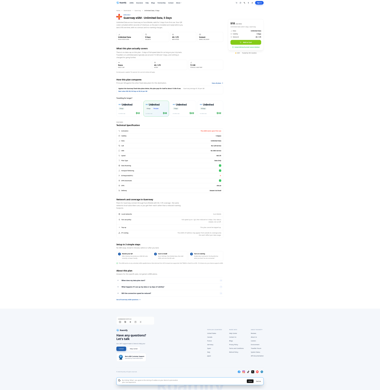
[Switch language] (244, 3)
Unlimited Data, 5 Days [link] (151, 10)
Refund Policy (233, 352)
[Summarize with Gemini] (130, 322)
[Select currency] (248, 3)
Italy (208, 352)
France (209, 341)
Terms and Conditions (236, 348)
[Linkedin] (262, 372)
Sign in (259, 3)
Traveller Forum (256, 348)
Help (147, 3)
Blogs (153, 3)
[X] (253, 372)
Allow (250, 381)
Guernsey (138, 10)
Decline (258, 381)
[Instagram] (243, 372)
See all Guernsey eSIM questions (127, 300)
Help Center (134, 349)
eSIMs (132, 3)
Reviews (253, 333)
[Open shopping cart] (236, 3)
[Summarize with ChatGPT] (120, 322)
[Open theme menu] (252, 3)
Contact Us (232, 337)
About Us (254, 337)
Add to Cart (247, 42)
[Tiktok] (248, 372)
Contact (170, 3)
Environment (255, 345)
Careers (253, 341)
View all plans (216, 83)
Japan (209, 356)
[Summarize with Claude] (125, 322)
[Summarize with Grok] (140, 322)
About (178, 3)
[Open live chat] (240, 3)
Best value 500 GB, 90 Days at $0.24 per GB (132, 91)
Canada (209, 337)
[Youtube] (257, 372)
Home (118, 10)
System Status (255, 352)
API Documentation (257, 356)
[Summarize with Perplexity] (135, 322)
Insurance (139, 3)
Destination (127, 10)
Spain (209, 348)
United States (211, 333)
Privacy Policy (233, 345)
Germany (210, 345)
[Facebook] (239, 372)
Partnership (162, 3)
